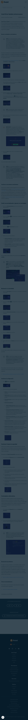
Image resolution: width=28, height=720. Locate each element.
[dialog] (14, 360)
